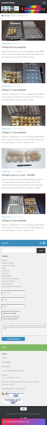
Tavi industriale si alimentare (11, 286)
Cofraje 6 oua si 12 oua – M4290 (18, 175)
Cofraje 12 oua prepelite (14, 89)
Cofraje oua (6, 44)
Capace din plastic (7, 263)
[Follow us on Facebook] (44, 243)
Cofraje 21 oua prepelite (14, 132)
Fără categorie (6, 276)
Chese (4, 268)
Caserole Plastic (8, 2)
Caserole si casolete (8, 266)
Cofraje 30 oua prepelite (14, 47)
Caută (41, 251)
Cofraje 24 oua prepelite (14, 220)
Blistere (4, 260)
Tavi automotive (7, 284)
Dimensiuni (5, 273)
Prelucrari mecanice (8, 281)
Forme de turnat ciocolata (10, 279)
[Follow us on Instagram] (40, 243)
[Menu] (44, 2)
